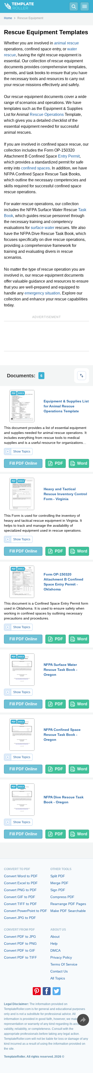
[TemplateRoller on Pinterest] (37, 991)
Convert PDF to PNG (20, 943)
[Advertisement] (46, 336)
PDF (59, 463)
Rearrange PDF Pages (68, 904)
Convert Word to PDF (21, 876)
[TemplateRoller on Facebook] (47, 991)
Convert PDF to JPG (20, 937)
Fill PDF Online (23, 463)
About (55, 937)
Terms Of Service (63, 964)
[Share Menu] (83, 1020)
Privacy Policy (61, 957)
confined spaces (35, 168)
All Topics (57, 978)
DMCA (55, 950)
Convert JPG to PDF (20, 918)
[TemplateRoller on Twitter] (57, 991)
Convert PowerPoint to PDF (25, 911)
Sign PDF (57, 890)
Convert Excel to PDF (21, 883)
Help (54, 943)
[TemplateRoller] (17, 6)
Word (82, 463)
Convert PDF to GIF (19, 950)
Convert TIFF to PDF (20, 904)
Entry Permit (69, 156)
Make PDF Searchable (68, 911)
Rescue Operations (47, 114)
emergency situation (42, 293)
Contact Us (59, 971)
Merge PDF (59, 883)
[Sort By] (81, 375)
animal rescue (66, 43)
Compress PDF (62, 897)
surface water (42, 228)
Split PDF (57, 876)
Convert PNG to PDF (20, 890)
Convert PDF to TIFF (20, 957)
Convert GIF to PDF (19, 897)
